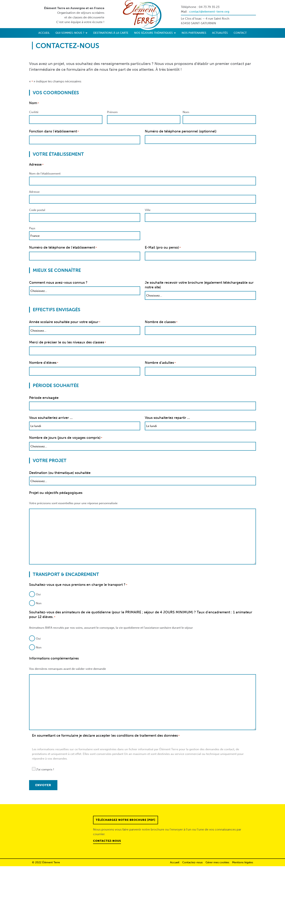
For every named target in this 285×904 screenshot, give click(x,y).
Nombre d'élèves (43, 362)
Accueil (44, 33)
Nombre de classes (161, 322)
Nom (186, 112)
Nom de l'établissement (44, 173)
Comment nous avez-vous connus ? (58, 282)
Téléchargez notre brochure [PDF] (125, 820)
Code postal (37, 210)
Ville (147, 210)
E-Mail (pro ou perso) (163, 247)
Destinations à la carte (110, 33)
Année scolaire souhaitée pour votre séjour (64, 322)
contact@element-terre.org (209, 11)
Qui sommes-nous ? (70, 33)
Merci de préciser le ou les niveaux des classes (67, 342)
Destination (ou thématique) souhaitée (60, 473)
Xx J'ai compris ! (43, 769)
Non (38, 603)
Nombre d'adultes (160, 362)
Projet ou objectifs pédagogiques (55, 493)
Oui (38, 594)
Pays (32, 228)
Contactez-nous (107, 841)
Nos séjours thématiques (154, 33)
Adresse (34, 192)
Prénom (112, 112)
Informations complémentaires (54, 658)
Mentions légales (242, 862)
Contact (240, 33)
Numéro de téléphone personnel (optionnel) (180, 131)
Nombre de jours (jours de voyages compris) (65, 438)
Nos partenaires (194, 33)
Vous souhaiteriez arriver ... (51, 418)
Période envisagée (44, 398)
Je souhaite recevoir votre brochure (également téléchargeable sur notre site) (199, 284)
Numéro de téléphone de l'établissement (63, 247)
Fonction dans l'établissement (54, 131)
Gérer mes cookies (217, 862)
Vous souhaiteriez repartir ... (167, 418)
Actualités (220, 33)
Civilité (33, 112)
